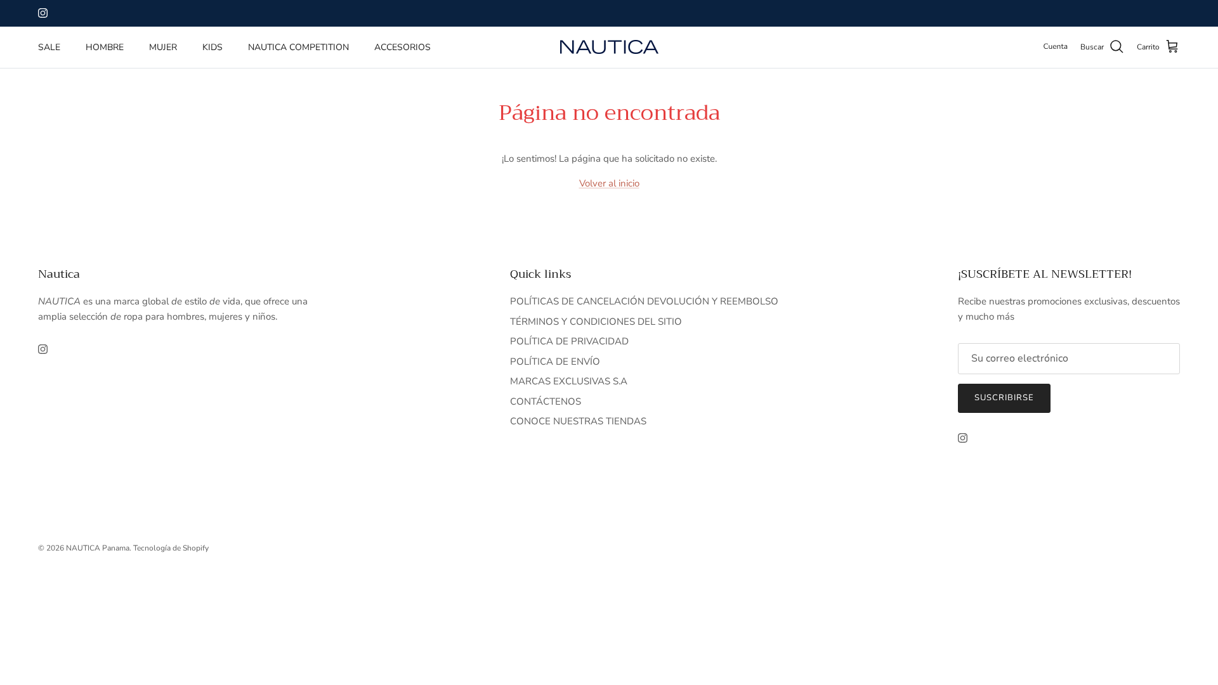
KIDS (212, 47)
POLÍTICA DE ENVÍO (555, 361)
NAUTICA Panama (97, 548)
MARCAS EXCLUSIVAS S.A (568, 381)
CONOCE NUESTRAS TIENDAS (578, 421)
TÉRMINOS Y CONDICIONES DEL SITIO (596, 321)
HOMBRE (105, 47)
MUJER (163, 47)
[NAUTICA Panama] (609, 47)
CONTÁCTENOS (545, 401)
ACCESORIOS (402, 47)
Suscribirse (1004, 397)
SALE (49, 47)
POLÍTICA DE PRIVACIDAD (569, 341)
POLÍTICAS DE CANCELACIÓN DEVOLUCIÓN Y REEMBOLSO (644, 301)
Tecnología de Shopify (171, 548)
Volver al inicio (609, 183)
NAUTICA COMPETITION (298, 47)
